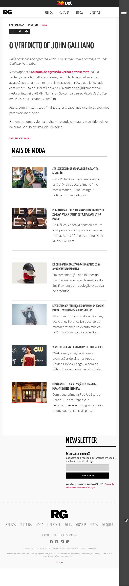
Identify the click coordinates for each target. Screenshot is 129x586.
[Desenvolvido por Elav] (59, 563)
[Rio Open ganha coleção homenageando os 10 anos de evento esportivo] (29, 282)
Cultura (64, 12)
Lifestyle (95, 12)
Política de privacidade (65, 535)
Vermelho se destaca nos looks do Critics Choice (77, 347)
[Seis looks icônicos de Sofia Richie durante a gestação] (29, 187)
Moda (79, 12)
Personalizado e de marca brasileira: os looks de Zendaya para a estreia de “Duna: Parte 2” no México (78, 215)
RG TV (68, 525)
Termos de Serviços (86, 487)
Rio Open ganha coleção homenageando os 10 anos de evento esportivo (76, 267)
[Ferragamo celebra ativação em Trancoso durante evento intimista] (29, 402)
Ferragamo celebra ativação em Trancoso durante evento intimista (74, 386)
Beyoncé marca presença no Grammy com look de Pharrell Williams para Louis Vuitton (78, 308)
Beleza (49, 12)
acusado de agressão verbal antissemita (60, 72)
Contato (45, 535)
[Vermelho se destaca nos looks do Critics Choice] (29, 365)
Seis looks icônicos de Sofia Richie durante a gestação (75, 171)
